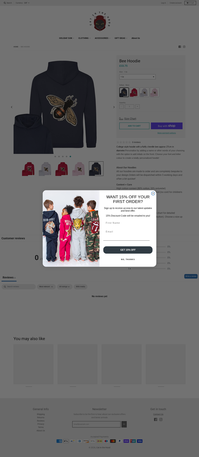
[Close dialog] (153, 193)
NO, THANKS (128, 259)
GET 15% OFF (128, 250)
